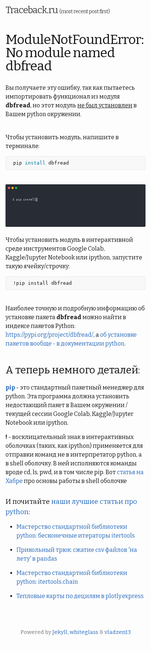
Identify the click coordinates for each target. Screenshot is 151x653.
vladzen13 (117, 632)
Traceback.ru (57, 10)
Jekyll (59, 632)
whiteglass (84, 632)
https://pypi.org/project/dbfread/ (49, 334)
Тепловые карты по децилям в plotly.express (80, 596)
